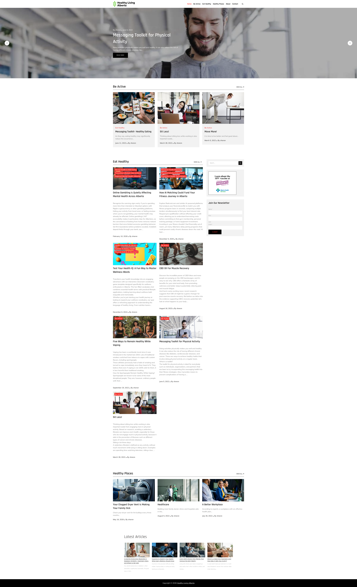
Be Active (196, 4)
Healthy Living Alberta (185, 576)
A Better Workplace (212, 498)
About (228, 4)
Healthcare (163, 498)
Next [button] (350, 40)
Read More (120, 49)
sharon (118, 30)
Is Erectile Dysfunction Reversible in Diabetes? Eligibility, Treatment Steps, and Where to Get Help (136, 554)
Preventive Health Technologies (173, 170)
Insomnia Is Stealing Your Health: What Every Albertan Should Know (163, 553)
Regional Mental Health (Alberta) (127, 170)
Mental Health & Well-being (125, 163)
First (209, 209)
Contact (235, 4)
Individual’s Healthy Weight (139, 35)
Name (210, 203)
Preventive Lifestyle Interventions (128, 166)
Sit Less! (164, 125)
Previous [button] (7, 40)
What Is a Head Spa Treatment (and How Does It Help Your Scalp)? (219, 553)
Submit (215, 225)
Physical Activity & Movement (172, 166)
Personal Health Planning (171, 163)
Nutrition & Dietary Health (125, 242)
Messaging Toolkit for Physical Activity (179, 335)
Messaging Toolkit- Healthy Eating (133, 125)
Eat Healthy (206, 4)
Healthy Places (218, 4)
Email (210, 218)
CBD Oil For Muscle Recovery (174, 261)
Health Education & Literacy (126, 239)
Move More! (211, 125)
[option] (178, 40)
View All (239, 80)
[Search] (240, 156)
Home (189, 4)
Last (209, 215)
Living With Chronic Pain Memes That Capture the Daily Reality (192, 553)
